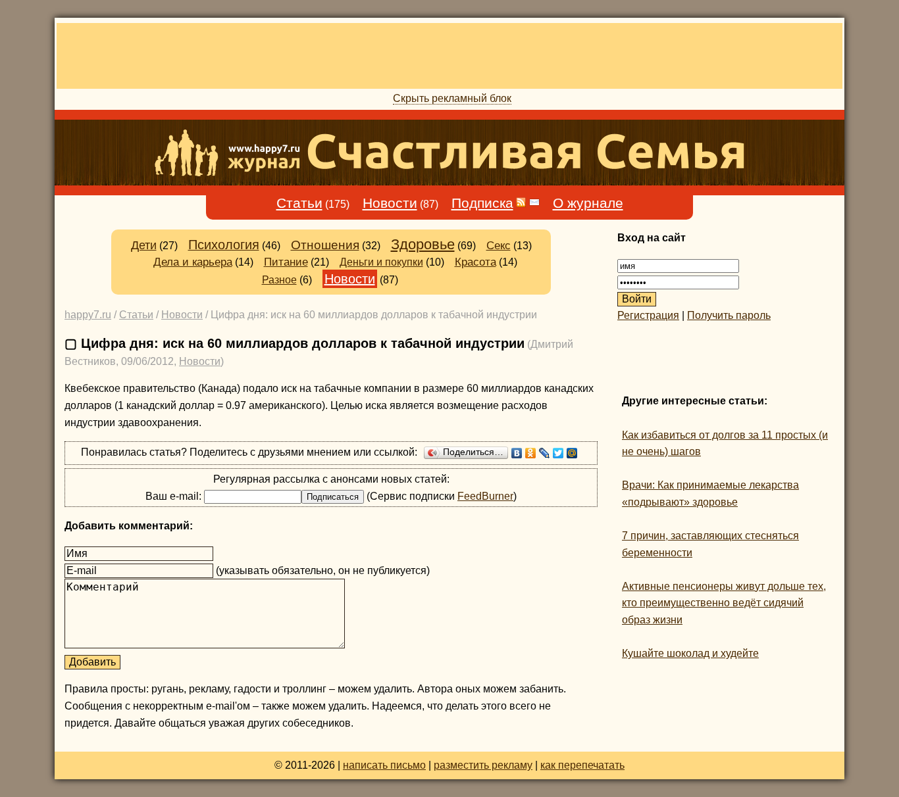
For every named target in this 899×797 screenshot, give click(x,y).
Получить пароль (729, 315)
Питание (286, 261)
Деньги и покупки (381, 262)
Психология (223, 244)
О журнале (588, 203)
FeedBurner (485, 496)
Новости (390, 203)
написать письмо (384, 765)
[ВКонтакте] (517, 453)
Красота (475, 262)
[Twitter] (558, 453)
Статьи (299, 203)
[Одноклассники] (531, 453)
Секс (498, 245)
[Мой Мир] (572, 453)
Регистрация (648, 315)
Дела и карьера (192, 262)
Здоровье (423, 244)
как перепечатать (582, 765)
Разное (279, 279)
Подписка (482, 203)
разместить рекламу (483, 765)
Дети (144, 245)
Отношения (325, 245)
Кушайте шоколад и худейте (690, 653)
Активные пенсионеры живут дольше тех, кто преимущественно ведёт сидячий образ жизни (724, 603)
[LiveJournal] (545, 453)
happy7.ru (87, 314)
